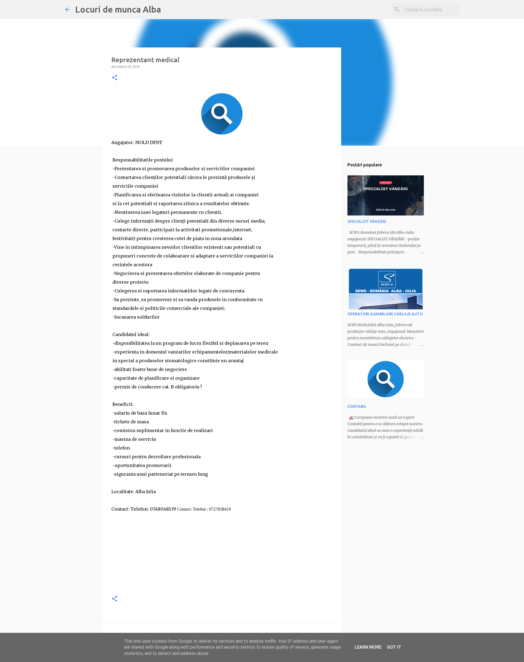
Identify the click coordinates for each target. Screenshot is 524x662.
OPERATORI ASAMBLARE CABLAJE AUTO (385, 314)
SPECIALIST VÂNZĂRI (366, 221)
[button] (114, 78)
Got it (394, 647)
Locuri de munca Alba (118, 9)
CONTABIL (357, 406)
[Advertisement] (221, 552)
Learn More (368, 647)
